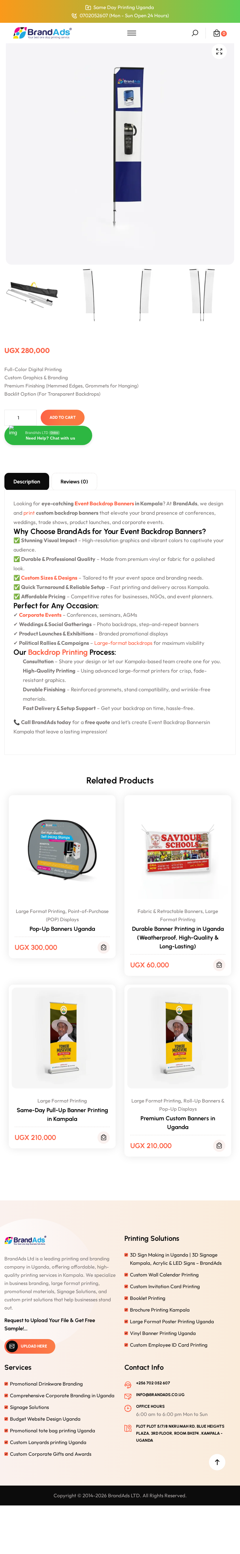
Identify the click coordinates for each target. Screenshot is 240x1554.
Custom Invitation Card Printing (165, 1286)
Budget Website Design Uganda (45, 1419)
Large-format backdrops (123, 643)
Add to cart (62, 417)
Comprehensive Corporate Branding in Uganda (62, 1395)
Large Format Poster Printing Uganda (172, 1321)
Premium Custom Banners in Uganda (177, 1123)
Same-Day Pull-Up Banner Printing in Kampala (62, 1114)
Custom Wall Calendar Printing (164, 1275)
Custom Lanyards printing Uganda (48, 1442)
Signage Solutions (29, 1407)
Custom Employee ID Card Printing (169, 1345)
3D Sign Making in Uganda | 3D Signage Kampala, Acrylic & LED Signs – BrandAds (176, 1259)
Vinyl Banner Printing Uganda (163, 1333)
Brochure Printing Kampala (160, 1310)
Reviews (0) (74, 481)
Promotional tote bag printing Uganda (52, 1430)
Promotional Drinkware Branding (46, 1384)
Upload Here (34, 1346)
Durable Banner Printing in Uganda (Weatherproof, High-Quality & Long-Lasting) (178, 937)
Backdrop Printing (58, 652)
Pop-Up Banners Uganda (62, 928)
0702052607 (94, 15)
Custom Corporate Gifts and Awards (50, 1454)
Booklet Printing (147, 1298)
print (29, 512)
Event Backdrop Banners (104, 503)
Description (26, 481)
